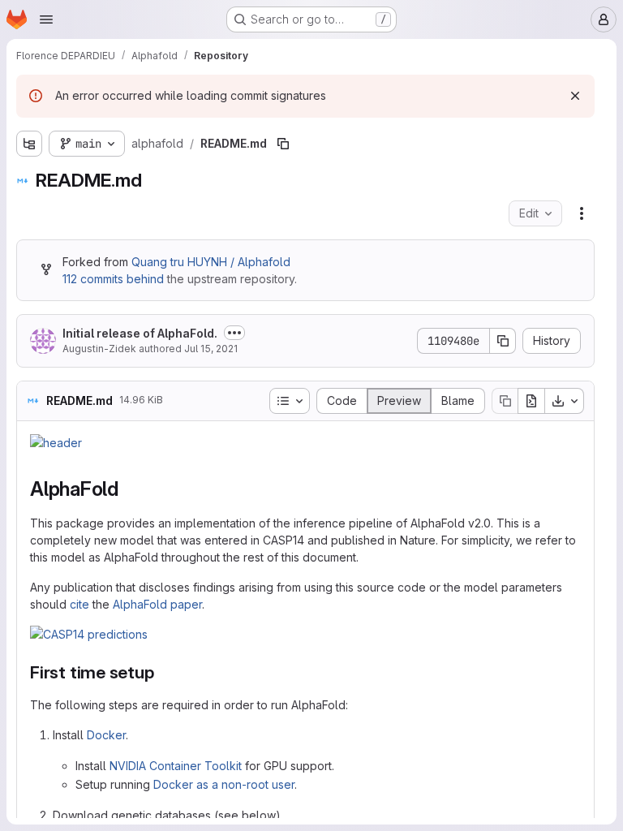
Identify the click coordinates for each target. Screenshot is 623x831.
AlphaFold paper (157, 604)
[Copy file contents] (505, 401)
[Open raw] (531, 401)
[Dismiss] (575, 95)
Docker (106, 735)
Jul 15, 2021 (211, 348)
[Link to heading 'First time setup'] (163, 672)
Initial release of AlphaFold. (139, 333)
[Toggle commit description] (234, 332)
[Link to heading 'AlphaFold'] (129, 489)
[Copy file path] (283, 144)
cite (79, 604)
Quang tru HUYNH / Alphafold (210, 262)
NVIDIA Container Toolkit (176, 766)
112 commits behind (113, 279)
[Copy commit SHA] (503, 341)
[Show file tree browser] (29, 144)
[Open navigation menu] (46, 19)
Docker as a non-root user (223, 784)
